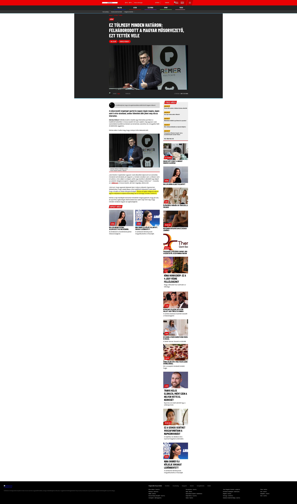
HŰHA (120, 15)
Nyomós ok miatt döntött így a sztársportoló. (174, 404)
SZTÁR (135, 8)
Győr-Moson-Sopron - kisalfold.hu (194, 493)
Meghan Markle (128, 12)
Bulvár (192, 486)
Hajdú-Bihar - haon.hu (191, 495)
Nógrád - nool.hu (227, 493)
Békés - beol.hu (152, 493)
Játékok (157, 2)
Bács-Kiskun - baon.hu (154, 489)
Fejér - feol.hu (189, 491)
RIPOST (111, 15)
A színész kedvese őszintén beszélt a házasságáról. (175, 315)
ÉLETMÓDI (150, 8)
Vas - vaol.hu (263, 491)
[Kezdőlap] (110, 2)
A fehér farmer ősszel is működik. (174, 341)
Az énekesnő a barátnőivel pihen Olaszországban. (120, 233)
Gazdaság (176, 486)
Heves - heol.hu (189, 497)
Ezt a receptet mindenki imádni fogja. (174, 367)
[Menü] (190, 2)
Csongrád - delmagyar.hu (155, 497)
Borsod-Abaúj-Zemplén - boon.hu (157, 495)
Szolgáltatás (200, 486)
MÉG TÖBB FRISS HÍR (169, 139)
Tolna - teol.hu (263, 489)
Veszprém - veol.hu (264, 493)
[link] (112, 223)
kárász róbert (124, 41)
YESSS (181, 8)
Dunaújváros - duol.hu (191, 489)
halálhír (113, 41)
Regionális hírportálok (155, 486)
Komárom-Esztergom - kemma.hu (231, 491)
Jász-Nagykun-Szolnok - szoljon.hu (231, 489)
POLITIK (119, 8)
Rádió (209, 486)
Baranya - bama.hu (153, 491)
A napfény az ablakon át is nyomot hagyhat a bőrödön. (174, 438)
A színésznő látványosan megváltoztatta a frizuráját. (144, 233)
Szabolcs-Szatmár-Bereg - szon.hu (231, 497)
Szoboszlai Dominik (116, 12)
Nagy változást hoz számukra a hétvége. (175, 286)
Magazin (184, 486)
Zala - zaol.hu (263, 495)
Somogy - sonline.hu (228, 495)
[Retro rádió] (175, 3)
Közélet (167, 486)
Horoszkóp (106, 12)
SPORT (166, 8)
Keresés (167, 2)
